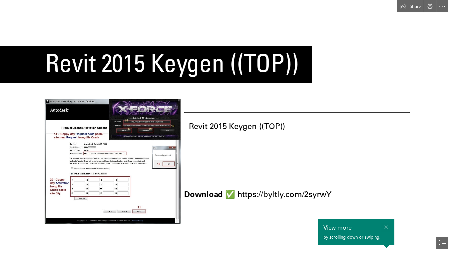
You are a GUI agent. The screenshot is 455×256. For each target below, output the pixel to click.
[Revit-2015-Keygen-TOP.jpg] (112, 161)
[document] (227, 128)
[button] (410, 6)
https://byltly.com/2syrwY (284, 194)
